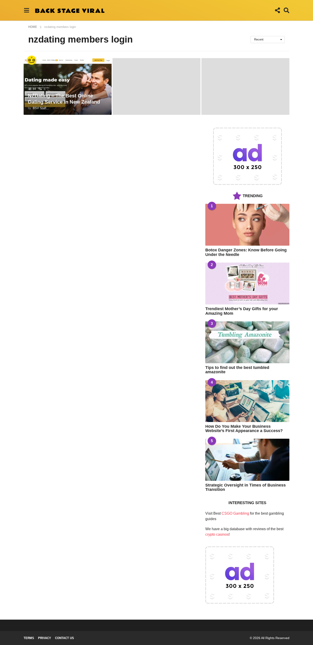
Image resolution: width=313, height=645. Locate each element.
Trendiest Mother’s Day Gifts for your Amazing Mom (241, 310)
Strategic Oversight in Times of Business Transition (245, 487)
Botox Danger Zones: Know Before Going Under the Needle (246, 252)
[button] (26, 10)
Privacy (44, 638)
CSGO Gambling (235, 513)
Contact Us (64, 638)
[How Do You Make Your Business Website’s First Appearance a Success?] (247, 401)
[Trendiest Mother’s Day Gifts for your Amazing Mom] (247, 283)
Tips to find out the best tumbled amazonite (237, 369)
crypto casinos (217, 534)
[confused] (31, 60)
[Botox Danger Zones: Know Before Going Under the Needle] (247, 225)
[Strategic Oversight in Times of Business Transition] (247, 460)
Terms (29, 638)
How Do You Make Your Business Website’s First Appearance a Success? (244, 428)
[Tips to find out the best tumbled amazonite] (247, 342)
